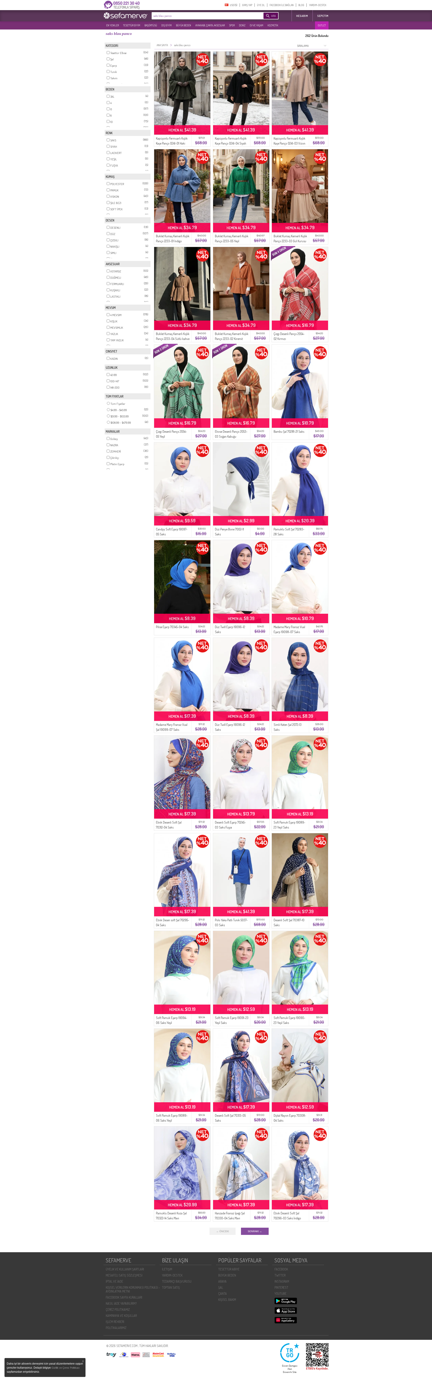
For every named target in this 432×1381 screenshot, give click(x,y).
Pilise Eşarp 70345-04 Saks (172, 627)
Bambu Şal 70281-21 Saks (289, 431)
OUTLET (322, 25)
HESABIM (302, 16)
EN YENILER (112, 25)
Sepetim (322, 16)
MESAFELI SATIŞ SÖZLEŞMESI (124, 1275)
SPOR (232, 25)
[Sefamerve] (126, 15)
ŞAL (220, 1287)
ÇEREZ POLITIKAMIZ (118, 1309)
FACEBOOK (281, 1269)
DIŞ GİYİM (166, 25)
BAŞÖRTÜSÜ (150, 25)
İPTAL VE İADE (114, 1281)
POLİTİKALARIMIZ (116, 1328)
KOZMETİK (273, 25)
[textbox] (201, 15)
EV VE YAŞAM (256, 25)
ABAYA (222, 1281)
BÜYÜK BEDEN (183, 25)
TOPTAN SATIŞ (171, 1287)
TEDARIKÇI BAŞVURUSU (176, 1281)
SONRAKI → (255, 1231)
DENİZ (242, 25)
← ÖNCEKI (222, 1231)
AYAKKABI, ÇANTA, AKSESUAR (210, 25)
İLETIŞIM (167, 1269)
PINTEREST (281, 1287)
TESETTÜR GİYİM (131, 25)
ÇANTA (222, 1293)
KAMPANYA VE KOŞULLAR (121, 1316)
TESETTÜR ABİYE (228, 1269)
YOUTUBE (280, 1293)
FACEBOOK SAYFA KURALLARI (124, 1297)
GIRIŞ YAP (247, 5)
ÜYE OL (261, 5)
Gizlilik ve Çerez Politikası (66, 1367)
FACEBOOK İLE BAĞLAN (282, 5)
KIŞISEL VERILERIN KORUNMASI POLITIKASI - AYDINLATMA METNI (133, 1289)
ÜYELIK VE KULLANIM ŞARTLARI (125, 1269)
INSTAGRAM (281, 1281)
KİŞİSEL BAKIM (227, 1300)
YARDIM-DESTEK (317, 5)
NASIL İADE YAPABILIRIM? (121, 1303)
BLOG (301, 5)
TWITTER (280, 1275)
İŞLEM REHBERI (115, 1322)
